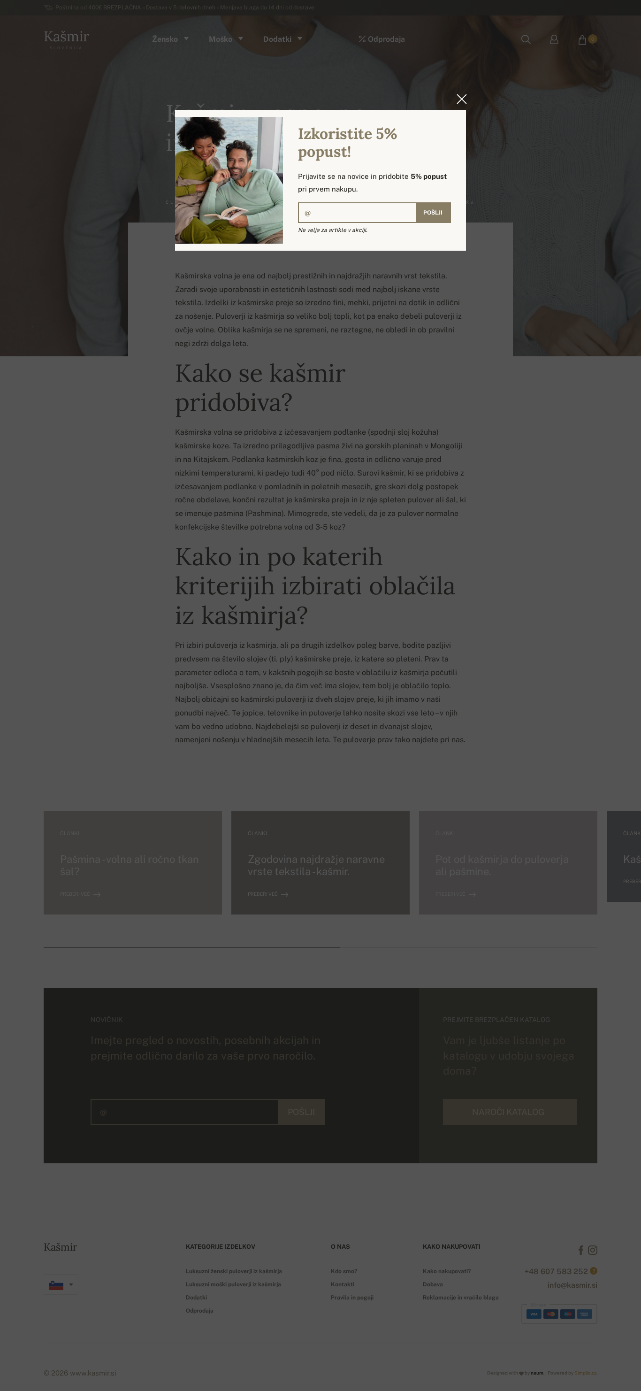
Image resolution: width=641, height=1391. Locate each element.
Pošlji (433, 212)
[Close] (459, 99)
